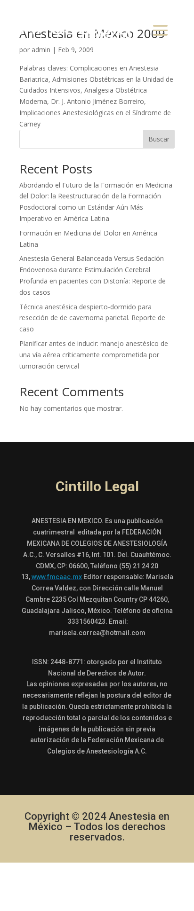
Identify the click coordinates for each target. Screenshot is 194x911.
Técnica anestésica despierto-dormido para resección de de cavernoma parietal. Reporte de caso (92, 318)
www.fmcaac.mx (57, 577)
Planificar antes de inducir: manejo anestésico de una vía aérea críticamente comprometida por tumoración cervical (93, 354)
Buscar (159, 138)
